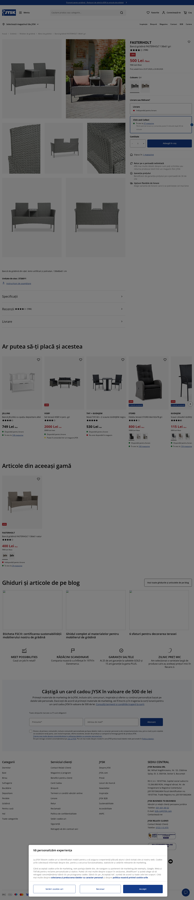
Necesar (100, 889)
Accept (142, 889)
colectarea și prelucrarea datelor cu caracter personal (77, 877)
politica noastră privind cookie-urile (130, 877)
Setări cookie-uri (54, 889)
